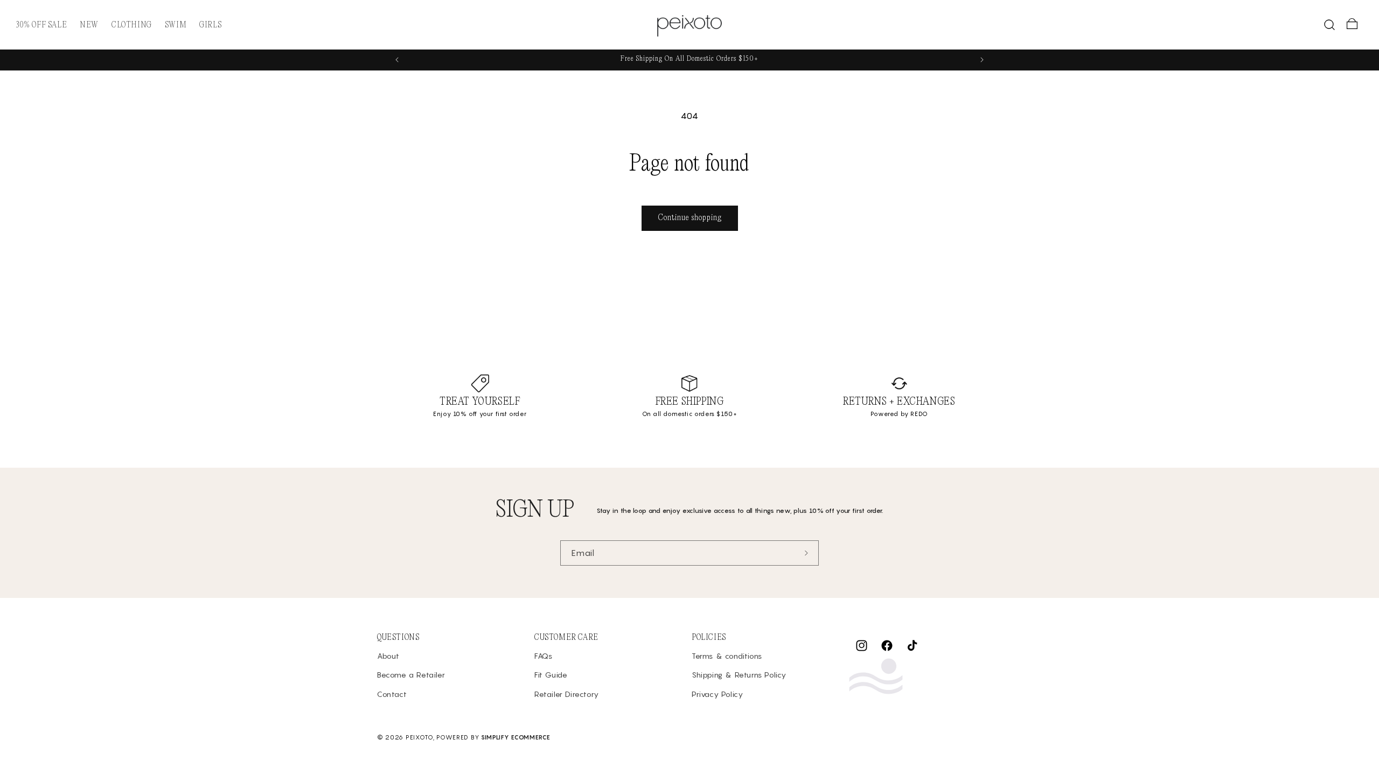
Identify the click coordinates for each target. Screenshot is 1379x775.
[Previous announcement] (397, 60)
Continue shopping (690, 217)
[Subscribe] (806, 553)
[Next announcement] (982, 60)
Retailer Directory (566, 694)
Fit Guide (550, 674)
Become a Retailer (411, 674)
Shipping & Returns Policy (739, 674)
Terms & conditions (727, 655)
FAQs (543, 655)
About (388, 655)
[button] (131, 25)
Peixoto (419, 737)
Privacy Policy (717, 694)
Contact (392, 694)
